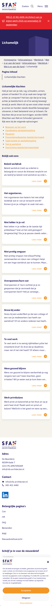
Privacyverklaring (26, 603)
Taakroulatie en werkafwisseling (20, 140)
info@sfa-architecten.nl (13, 469)
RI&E (4, 533)
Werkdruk (38, 60)
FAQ (4, 522)
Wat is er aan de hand (14, 66)
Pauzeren (9, 134)
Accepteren (26, 590)
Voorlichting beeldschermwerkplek (22, 147)
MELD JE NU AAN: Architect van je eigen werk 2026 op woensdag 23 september (24, 21)
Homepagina (10, 60)
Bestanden (7, 528)
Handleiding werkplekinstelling (20, 130)
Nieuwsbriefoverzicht (12, 539)
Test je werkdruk (13, 144)
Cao (4, 511)
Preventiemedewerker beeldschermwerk (24, 137)
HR (3, 517)
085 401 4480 (12, 485)
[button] (48, 562)
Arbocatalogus (25, 60)
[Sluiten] (48, 21)
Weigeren (26, 598)
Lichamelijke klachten (14, 77)
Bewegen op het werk (15, 127)
